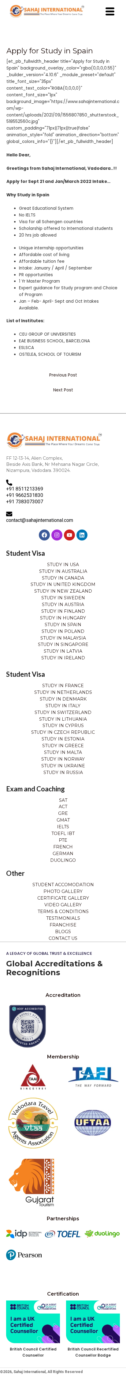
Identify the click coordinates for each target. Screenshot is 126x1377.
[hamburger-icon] (110, 12)
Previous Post (63, 375)
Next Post (63, 390)
